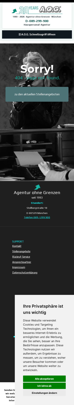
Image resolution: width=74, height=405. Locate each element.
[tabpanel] (37, 73)
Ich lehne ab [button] (44, 385)
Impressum (18, 267)
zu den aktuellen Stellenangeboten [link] (37, 94)
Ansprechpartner (21, 262)
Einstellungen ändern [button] (44, 392)
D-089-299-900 (37, 21)
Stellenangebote (21, 251)
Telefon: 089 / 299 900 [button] (37, 217)
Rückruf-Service (21, 256)
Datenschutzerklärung (24, 272)
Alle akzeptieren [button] (44, 378)
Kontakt (16, 246)
